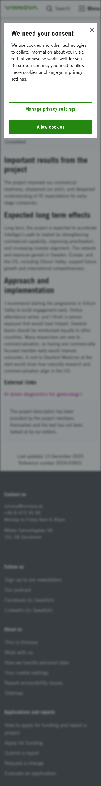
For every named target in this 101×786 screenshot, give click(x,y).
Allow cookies (51, 127)
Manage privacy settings (50, 109)
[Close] (92, 29)
